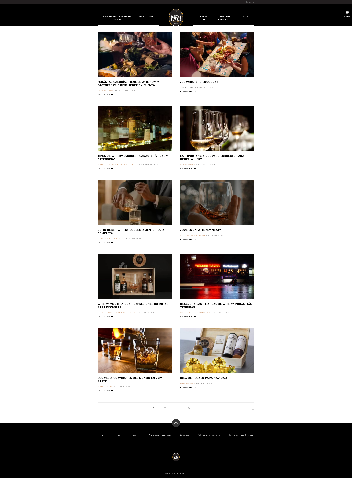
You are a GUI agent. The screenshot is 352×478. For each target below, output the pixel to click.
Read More (104, 94)
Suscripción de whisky (109, 313)
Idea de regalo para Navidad (203, 378)
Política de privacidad (209, 435)
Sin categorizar (105, 91)
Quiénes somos (202, 18)
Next (251, 410)
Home (102, 435)
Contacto (246, 16)
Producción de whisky (126, 165)
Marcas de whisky (189, 313)
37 (188, 408)
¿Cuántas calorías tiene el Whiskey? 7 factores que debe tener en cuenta (128, 83)
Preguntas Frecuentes (225, 18)
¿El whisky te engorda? (199, 81)
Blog (142, 16)
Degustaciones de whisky (110, 239)
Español (250, 1)
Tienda (153, 16)
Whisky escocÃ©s (106, 165)
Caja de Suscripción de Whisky (117, 18)
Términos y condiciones (241, 435)
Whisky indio (205, 313)
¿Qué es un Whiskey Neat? (200, 230)
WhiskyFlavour (187, 165)
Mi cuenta (135, 435)
